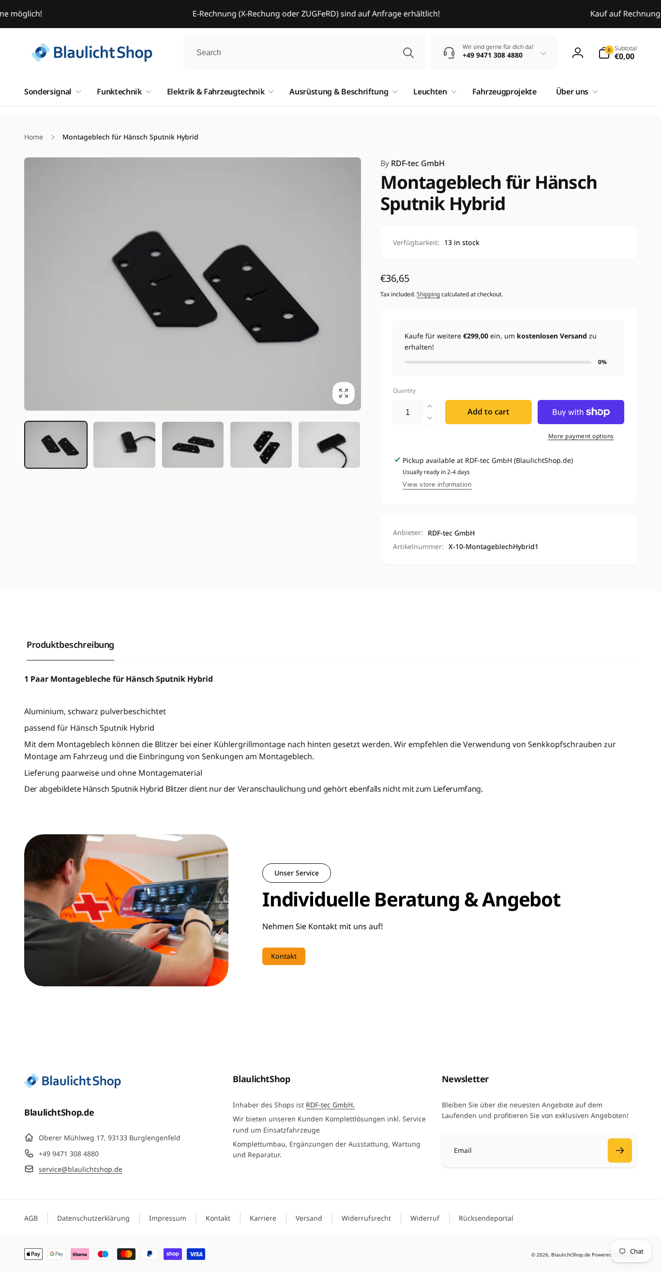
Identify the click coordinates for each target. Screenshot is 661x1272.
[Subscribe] (620, 1150)
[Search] (408, 52)
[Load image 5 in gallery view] (329, 445)
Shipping (428, 294)
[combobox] (304, 53)
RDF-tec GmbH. (330, 1104)
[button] (617, 53)
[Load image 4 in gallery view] (261, 445)
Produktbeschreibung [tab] (70, 644)
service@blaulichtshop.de (80, 1169)
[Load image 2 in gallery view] (124, 445)
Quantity (404, 390)
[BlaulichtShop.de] (72, 1085)
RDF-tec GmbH (412, 163)
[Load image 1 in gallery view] (56, 445)
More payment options (581, 436)
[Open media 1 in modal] (192, 283)
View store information (437, 484)
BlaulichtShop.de (570, 1254)
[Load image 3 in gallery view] (193, 445)
